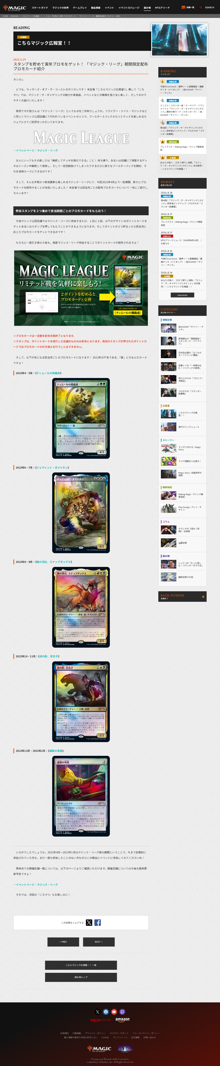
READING (15, 16)
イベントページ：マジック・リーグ (37, 150)
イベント (109, 7)
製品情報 (95, 7)
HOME (5, 16)
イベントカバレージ (129, 7)
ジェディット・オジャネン (52, 467)
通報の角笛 (55, 751)
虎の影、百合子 (49, 656)
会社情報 (135, 1037)
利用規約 (64, 1033)
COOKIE (105, 1037)
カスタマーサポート (119, 1033)
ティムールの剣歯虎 (48, 373)
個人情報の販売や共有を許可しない (81, 1037)
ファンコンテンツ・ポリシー (146, 1033)
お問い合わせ (149, 1037)
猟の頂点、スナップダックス (54, 562)
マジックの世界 (60, 7)
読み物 (147, 7)
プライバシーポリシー (95, 1033)
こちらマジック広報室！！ (32, 16)
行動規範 (77, 1033)
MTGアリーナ (162, 7)
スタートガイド (40, 7)
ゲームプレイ (80, 7)
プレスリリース (120, 1037)
